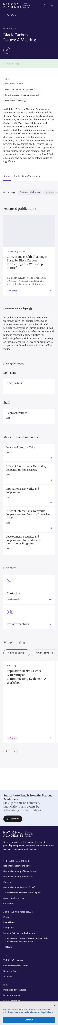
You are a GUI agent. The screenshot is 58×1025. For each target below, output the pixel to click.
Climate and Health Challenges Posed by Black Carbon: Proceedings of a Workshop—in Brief (27, 262)
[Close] (55, 1005)
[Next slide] (14, 751)
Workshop (9, 29)
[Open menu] (52, 5)
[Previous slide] (6, 751)
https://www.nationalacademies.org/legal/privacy (30, 1012)
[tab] (7, 176)
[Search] (45, 5)
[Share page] (6, 50)
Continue (29, 1020)
